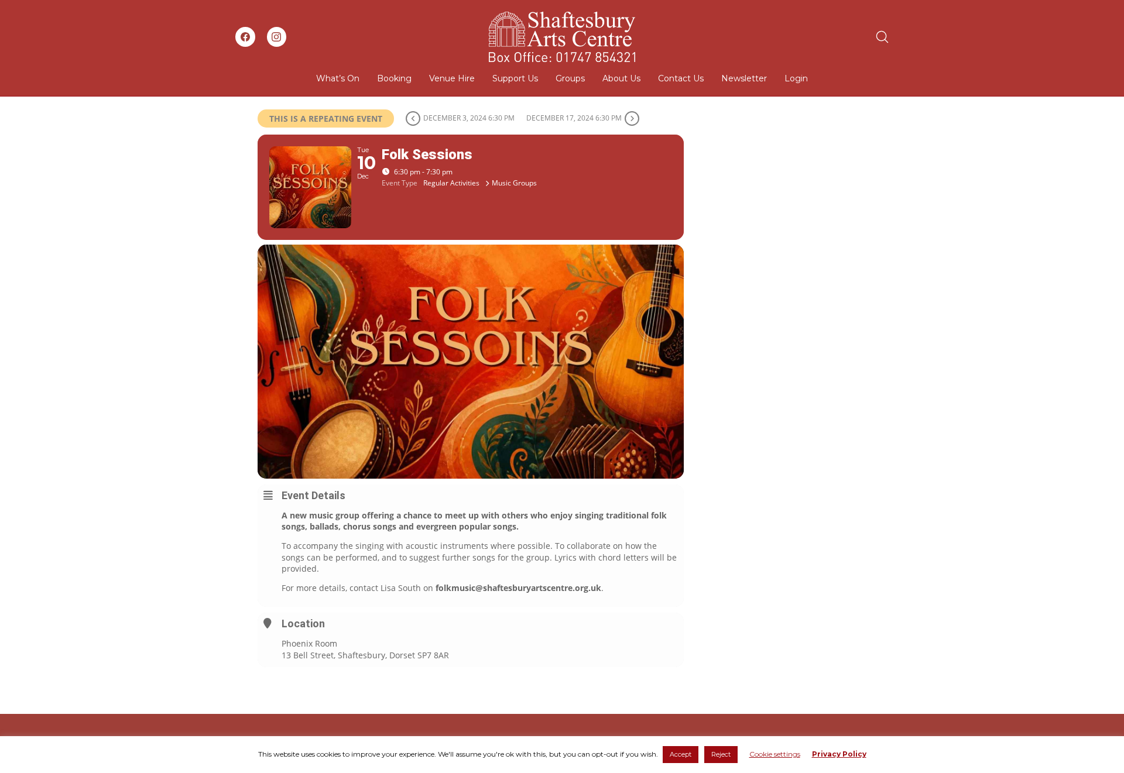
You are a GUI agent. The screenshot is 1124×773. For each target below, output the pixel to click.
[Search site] (882, 36)
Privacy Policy (839, 754)
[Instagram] (277, 37)
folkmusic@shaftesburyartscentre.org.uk (518, 587)
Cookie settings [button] (774, 754)
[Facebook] (245, 37)
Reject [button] (721, 754)
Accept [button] (680, 754)
